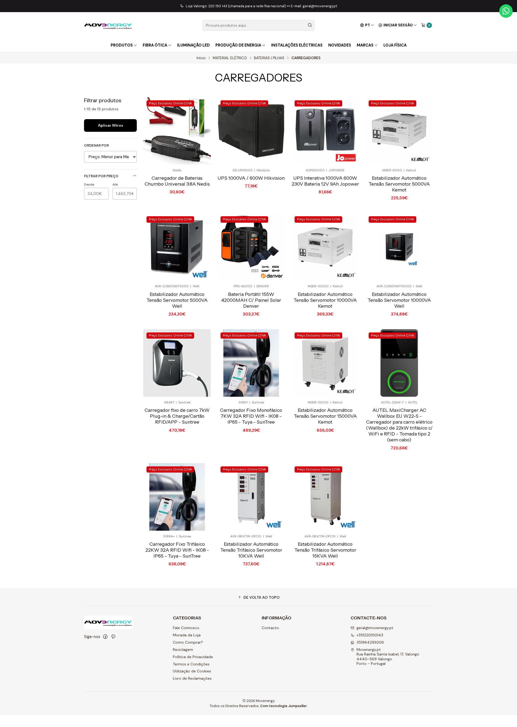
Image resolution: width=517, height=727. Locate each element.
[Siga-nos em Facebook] (105, 636)
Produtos (122, 45)
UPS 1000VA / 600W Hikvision (251, 178)
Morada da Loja (187, 635)
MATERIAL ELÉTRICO (230, 58)
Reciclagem (183, 649)
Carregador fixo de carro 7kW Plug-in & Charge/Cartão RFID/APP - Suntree (177, 416)
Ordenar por (96, 145)
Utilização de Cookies (192, 671)
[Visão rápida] (198, 130)
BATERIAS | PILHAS (269, 58)
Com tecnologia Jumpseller (283, 706)
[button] (258, 597)
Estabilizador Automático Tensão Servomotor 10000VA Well (399, 300)
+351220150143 (370, 635)
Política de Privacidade (193, 656)
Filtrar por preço (101, 176)
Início (201, 58)
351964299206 (370, 642)
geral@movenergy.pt (375, 627)
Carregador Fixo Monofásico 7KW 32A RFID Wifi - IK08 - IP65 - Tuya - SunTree (251, 416)
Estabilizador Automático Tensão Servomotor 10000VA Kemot (325, 300)
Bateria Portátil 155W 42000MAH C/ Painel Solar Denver (251, 300)
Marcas (365, 45)
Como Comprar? (188, 642)
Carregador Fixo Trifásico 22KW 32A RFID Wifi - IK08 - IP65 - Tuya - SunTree (177, 550)
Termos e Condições (191, 664)
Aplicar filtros (110, 125)
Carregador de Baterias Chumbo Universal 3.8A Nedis (177, 181)
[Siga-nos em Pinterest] (113, 636)
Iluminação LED (193, 45)
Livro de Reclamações (192, 678)
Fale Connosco (186, 627)
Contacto (270, 627)
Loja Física (395, 45)
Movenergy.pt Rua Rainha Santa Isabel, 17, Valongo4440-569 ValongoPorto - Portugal (388, 656)
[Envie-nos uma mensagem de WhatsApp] (506, 11)
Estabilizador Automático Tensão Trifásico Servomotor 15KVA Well (325, 550)
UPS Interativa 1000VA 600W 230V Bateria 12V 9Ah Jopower (325, 181)
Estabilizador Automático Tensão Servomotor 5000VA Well (177, 300)
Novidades (339, 45)
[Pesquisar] (310, 25)
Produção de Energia (238, 45)
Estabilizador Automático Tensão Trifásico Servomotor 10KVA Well (251, 550)
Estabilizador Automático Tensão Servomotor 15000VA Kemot (325, 416)
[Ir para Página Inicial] (108, 25)
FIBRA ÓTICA (155, 45)
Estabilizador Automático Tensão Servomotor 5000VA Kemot (399, 184)
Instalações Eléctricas (297, 45)
